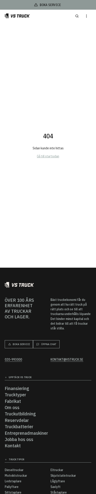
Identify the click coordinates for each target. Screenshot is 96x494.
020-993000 (13, 360)
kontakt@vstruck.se (66, 360)
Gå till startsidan (48, 156)
